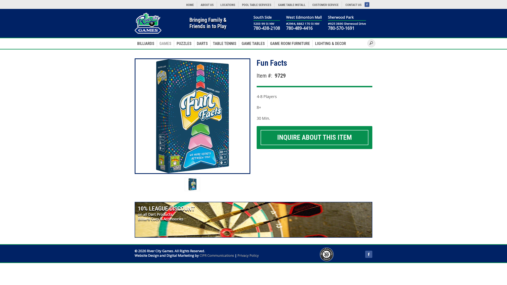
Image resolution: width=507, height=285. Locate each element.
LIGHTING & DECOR (330, 43)
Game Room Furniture (290, 43)
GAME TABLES (253, 43)
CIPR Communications (217, 255)
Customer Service (325, 5)
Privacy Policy (248, 255)
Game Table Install (292, 5)
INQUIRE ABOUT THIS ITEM (314, 137)
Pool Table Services (256, 5)
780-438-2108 (267, 28)
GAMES (165, 43)
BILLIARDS (145, 43)
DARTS (202, 43)
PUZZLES (184, 43)
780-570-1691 (341, 28)
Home (190, 5)
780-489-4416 (299, 28)
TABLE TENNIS (224, 43)
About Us (207, 5)
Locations (227, 5)
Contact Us (353, 5)
